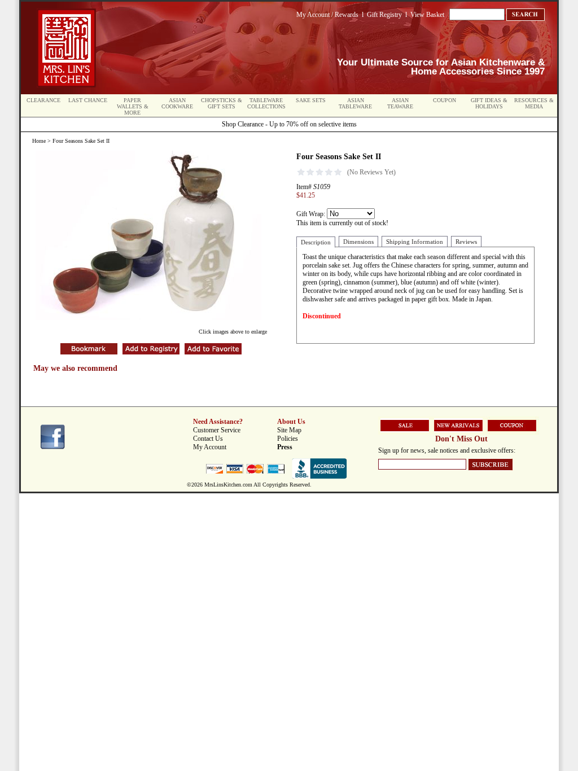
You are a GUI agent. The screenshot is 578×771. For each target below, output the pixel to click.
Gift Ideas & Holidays (489, 103)
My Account (209, 447)
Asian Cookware (177, 103)
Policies (287, 439)
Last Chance (87, 100)
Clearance (43, 100)
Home (39, 141)
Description (316, 242)
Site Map (289, 430)
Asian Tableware (355, 103)
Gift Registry (384, 15)
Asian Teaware (400, 103)
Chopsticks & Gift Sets (221, 103)
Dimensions (358, 241)
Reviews (466, 241)
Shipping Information (414, 241)
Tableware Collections (266, 103)
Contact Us (208, 439)
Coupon (444, 100)
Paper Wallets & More (132, 106)
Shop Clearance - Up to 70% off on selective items (289, 124)
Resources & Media (534, 103)
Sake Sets (311, 100)
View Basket (427, 15)
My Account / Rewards (327, 15)
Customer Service (216, 430)
